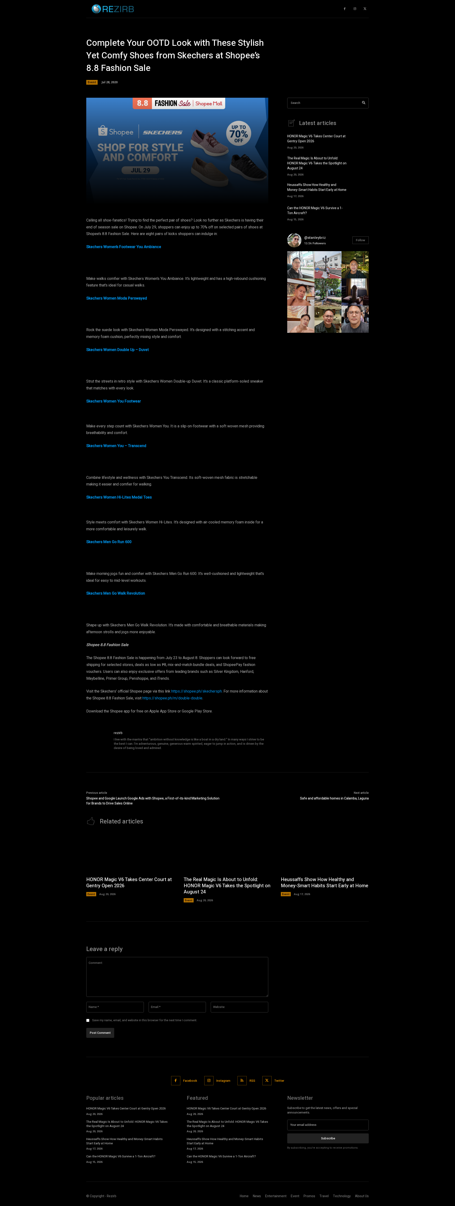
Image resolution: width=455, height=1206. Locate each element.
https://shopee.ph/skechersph (196, 691)
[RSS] (242, 1080)
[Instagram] (355, 9)
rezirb (118, 732)
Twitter (279, 1080)
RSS (252, 1080)
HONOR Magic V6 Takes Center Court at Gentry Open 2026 (129, 882)
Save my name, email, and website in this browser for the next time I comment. (144, 1020)
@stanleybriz (315, 237)
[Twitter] (365, 9)
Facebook (190, 1080)
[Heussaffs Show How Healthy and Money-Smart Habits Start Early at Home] (360, 189)
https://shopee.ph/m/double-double (172, 698)
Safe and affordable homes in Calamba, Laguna (334, 798)
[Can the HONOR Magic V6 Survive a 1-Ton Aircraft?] (360, 212)
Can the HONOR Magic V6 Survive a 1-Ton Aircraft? (120, 1156)
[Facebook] (345, 9)
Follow (360, 240)
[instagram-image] (300, 264)
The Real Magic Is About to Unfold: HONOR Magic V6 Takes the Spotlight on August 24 (316, 163)
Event (92, 82)
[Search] (364, 103)
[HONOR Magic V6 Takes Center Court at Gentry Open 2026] (360, 141)
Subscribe (328, 1138)
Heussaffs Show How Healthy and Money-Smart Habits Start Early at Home (316, 187)
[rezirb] (97, 741)
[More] (245, 198)
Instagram (223, 1080)
